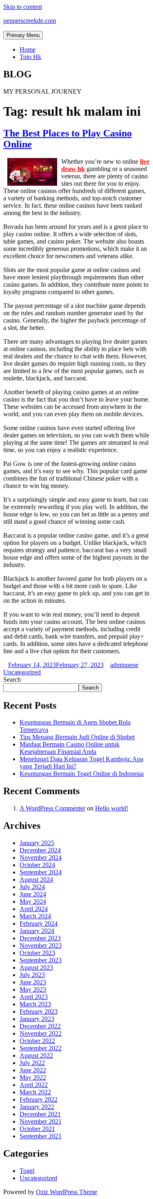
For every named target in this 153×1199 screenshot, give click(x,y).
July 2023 (32, 974)
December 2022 (40, 1026)
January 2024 (37, 930)
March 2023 (35, 1004)
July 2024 (32, 886)
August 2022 (36, 1055)
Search (12, 679)
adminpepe (124, 664)
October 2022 (37, 1040)
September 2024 (41, 872)
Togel (27, 1170)
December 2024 (40, 850)
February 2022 (39, 1099)
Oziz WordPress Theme (66, 1191)
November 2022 (41, 1033)
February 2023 (39, 1011)
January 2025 (37, 842)
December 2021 (40, 1114)
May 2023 (33, 989)
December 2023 (40, 938)
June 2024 (33, 894)
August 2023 (36, 967)
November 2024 (41, 857)
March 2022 (35, 1092)
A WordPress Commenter (52, 808)
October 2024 (37, 864)
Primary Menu (23, 35)
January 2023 (37, 1018)
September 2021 (41, 1136)
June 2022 (33, 1070)
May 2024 (33, 901)
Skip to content (22, 6)
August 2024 (36, 879)
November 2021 (41, 1121)
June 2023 (33, 982)
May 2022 (33, 1077)
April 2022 (34, 1084)
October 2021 (37, 1128)
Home (27, 49)
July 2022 (32, 1062)
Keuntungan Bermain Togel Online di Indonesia (82, 773)
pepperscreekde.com (29, 20)
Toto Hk (30, 56)
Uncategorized (22, 672)
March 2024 (35, 916)
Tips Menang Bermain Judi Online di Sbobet (77, 736)
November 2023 (41, 945)
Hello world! (111, 808)
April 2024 (34, 908)
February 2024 (39, 923)
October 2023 (37, 952)
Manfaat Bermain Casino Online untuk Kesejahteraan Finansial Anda (70, 748)
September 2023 (41, 960)
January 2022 (37, 1106)
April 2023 (34, 996)
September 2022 (41, 1048)
